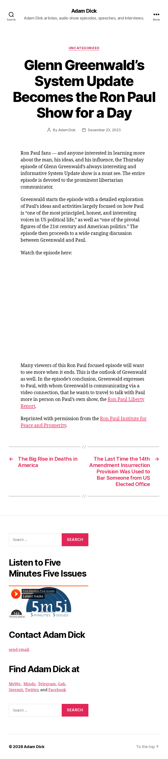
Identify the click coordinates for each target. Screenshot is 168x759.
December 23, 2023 (104, 130)
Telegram (47, 684)
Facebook (57, 690)
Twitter (31, 690)
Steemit (16, 690)
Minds (29, 684)
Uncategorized (84, 48)
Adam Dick (83, 11)
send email (19, 649)
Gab (61, 684)
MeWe (15, 684)
